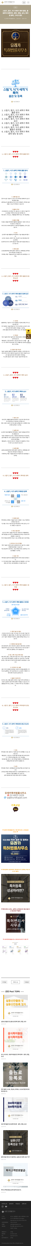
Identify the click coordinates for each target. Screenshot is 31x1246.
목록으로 (15, 982)
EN (24, 2)
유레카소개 (4, 1203)
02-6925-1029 (17, 795)
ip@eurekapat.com (17, 797)
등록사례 (24, 1203)
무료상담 (18, 1203)
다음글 (27, 982)
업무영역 (11, 1203)
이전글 (4, 982)
